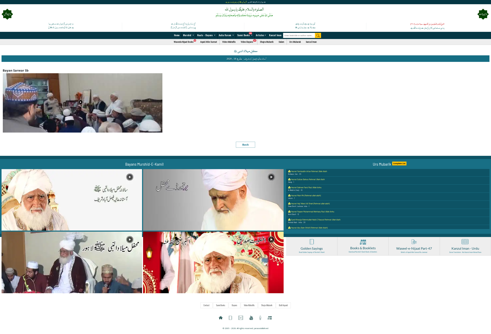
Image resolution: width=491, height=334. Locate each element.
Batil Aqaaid (283, 305)
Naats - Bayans (205, 35)
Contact (206, 305)
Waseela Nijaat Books (186, 41)
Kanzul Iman (275, 35)
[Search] (318, 35)
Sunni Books (245, 34)
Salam (281, 42)
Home (176, 35)
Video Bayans (249, 41)
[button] (72, 199)
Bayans (234, 305)
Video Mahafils (229, 42)
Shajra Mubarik (267, 42)
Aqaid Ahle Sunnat (208, 42)
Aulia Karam (225, 35)
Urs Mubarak (295, 42)
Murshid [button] (187, 35)
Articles (259, 35)
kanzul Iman (311, 42)
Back (245, 144)
